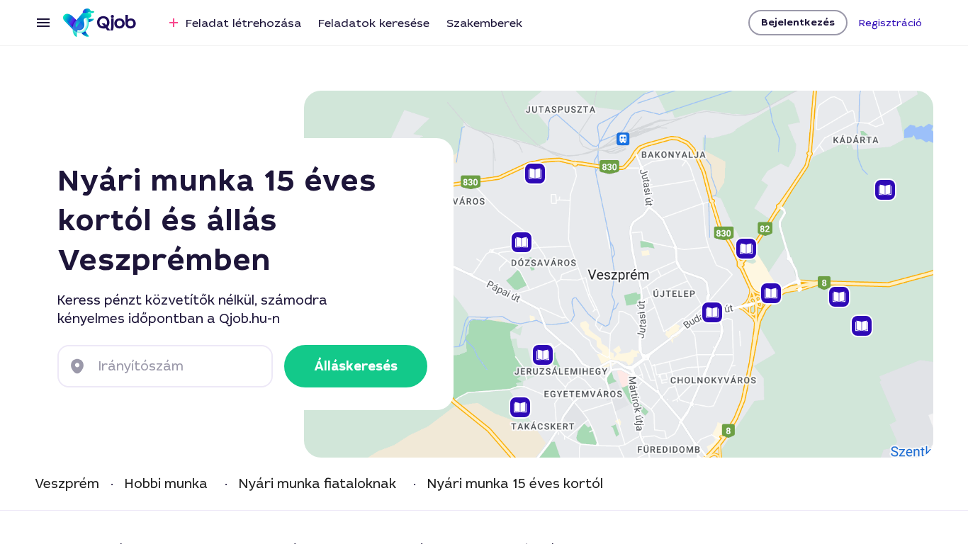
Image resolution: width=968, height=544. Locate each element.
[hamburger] (43, 22)
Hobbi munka (166, 484)
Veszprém (67, 484)
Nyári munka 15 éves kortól (515, 484)
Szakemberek (484, 23)
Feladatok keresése (373, 23)
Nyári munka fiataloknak (317, 484)
